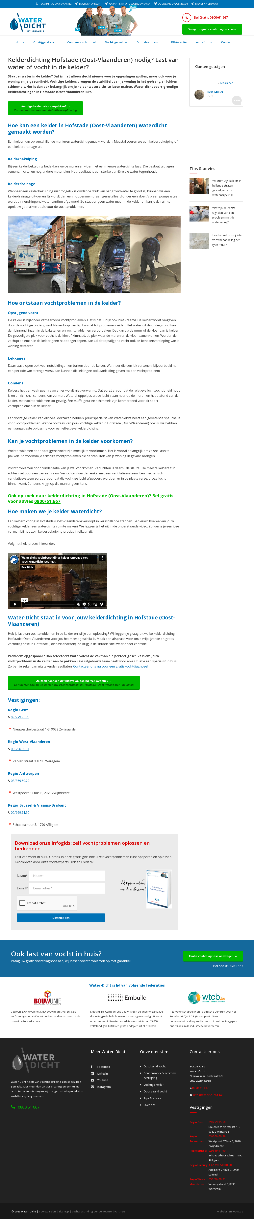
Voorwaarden (47, 1211)
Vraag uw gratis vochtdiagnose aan (212, 29)
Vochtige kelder (116, 42)
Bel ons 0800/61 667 (228, 966)
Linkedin (102, 1073)
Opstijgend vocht (45, 42)
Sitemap (64, 1211)
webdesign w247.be (230, 1211)
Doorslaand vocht (149, 42)
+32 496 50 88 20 (220, 1165)
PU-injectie (179, 42)
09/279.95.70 (20, 717)
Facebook (103, 1067)
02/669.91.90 (20, 812)
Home (20, 42)
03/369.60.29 (20, 781)
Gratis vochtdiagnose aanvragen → (213, 956)
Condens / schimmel (81, 42)
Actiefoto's (204, 42)
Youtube (102, 1080)
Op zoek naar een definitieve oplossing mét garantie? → (74, 682)
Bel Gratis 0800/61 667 (211, 17)
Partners (119, 1211)
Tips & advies (152, 1098)
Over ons (150, 1105)
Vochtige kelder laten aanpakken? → (45, 108)
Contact (227, 42)
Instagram (104, 1087)
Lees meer (226, 83)
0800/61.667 (47, 501)
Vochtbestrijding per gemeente (92, 1211)
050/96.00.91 (20, 749)
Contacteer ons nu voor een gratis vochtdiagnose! (110, 666)
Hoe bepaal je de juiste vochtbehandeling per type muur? (227, 240)
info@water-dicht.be (207, 1095)
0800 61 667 (28, 1107)
